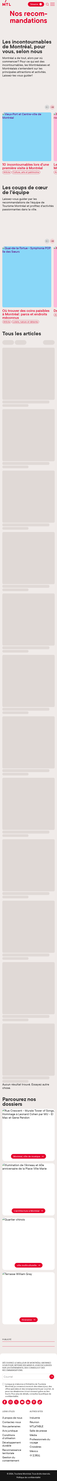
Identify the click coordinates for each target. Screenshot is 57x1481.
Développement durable (11, 1444)
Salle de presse (38, 1430)
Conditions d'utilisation (8, 1436)
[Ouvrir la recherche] (47, 4)
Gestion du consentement (10, 1459)
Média (33, 1435)
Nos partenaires (11, 1426)
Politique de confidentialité (28, 1477)
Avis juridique (10, 1430)
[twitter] (16, 1402)
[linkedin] (28, 1402)
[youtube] (22, 1402)
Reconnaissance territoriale (11, 1451)
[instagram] (10, 1402)
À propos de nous (12, 1417)
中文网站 (35, 1455)
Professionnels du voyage (40, 1441)
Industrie (35, 1417)
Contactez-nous (11, 1422)
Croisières (35, 1446)
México (34, 1451)
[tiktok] (39, 1402)
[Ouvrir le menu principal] (52, 4)
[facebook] (4, 1402)
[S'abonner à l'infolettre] (51, 1376)
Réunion (34, 1422)
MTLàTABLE (36, 1426)
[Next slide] (52, 107)
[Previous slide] (47, 107)
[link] (28, 1156)
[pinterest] (34, 1402)
